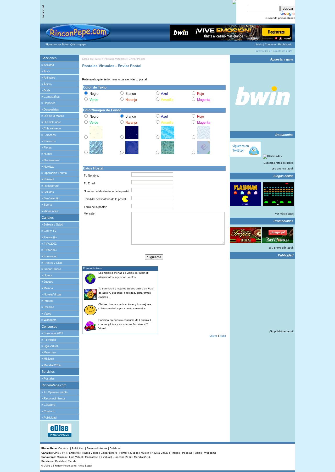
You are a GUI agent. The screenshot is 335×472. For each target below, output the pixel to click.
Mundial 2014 (52, 365)
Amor (47, 71)
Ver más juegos (284, 213)
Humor (48, 153)
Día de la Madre (54, 115)
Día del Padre (52, 122)
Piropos (48, 300)
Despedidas (51, 109)
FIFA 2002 (50, 243)
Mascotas (50, 352)
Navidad (49, 166)
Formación (50, 256)
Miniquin (49, 358)
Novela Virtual (52, 294)
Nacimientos (51, 160)
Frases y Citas (53, 262)
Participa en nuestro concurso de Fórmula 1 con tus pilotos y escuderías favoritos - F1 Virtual (124, 324)
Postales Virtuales (115, 58)
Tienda (72, 461)
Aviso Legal (85, 465)
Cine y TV (50, 230)
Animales (49, 77)
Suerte (48, 204)
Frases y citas (90, 452)
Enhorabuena (52, 128)
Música (48, 288)
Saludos (49, 192)
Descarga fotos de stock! (279, 162)
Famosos (50, 141)
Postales (49, 378)
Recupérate (51, 185)
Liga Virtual (51, 346)
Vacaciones (51, 211)
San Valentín (51, 198)
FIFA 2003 (50, 249)
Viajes (47, 313)
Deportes (49, 103)
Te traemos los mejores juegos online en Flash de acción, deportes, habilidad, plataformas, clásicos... (126, 292)
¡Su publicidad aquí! (281, 331)
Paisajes (49, 179)
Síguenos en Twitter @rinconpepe (65, 44)
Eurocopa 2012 (53, 333)
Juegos (48, 281)
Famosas (50, 134)
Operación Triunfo (55, 172)
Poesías (49, 307)
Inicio (259, 44)
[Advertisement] (193, 299)
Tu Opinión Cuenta (56, 392)
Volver (213, 335)
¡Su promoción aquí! (281, 247)
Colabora (49, 404)
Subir (223, 335)
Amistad (49, 65)
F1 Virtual (50, 339)
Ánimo (48, 84)
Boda (47, 90)
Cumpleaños (52, 96)
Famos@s (50, 237)
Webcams (50, 319)
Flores (48, 147)
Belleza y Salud (53, 224)
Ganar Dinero (52, 269)
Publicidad (284, 44)
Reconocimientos (55, 398)
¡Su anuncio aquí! (283, 168)
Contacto (270, 44)
